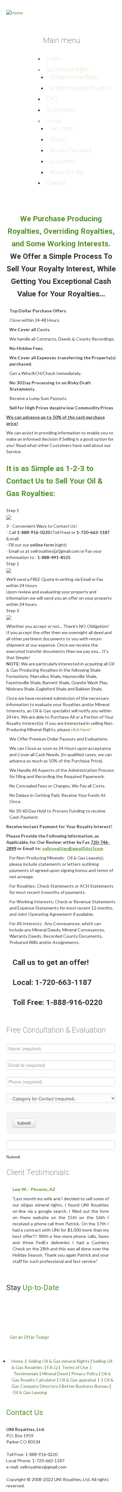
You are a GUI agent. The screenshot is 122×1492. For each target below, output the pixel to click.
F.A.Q (52, 1367)
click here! (81, 729)
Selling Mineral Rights (74, 76)
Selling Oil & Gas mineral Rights (58, 1361)
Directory (61, 128)
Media (54, 120)
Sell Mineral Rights (67, 69)
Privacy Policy (84, 1373)
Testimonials (61, 109)
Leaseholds (62, 160)
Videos (57, 139)
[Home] (14, 12)
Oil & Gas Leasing (30, 1392)
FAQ (51, 98)
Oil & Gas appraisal (77, 1379)
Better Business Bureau (85, 1386)
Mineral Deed (55, 1373)
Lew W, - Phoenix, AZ (34, 1189)
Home (53, 58)
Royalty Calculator (71, 149)
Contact (55, 182)
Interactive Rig (66, 171)
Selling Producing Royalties (80, 87)
